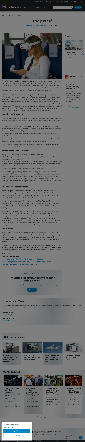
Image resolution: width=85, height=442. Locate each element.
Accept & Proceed (17, 431)
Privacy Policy (11, 427)
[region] (16, 431)
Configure (17, 435)
